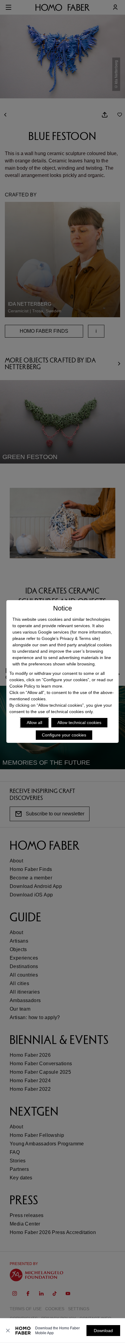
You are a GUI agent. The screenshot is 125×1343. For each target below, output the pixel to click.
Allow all (34, 722)
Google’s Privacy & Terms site (70, 638)
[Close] (8, 1331)
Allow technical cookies (79, 722)
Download (103, 1330)
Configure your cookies (64, 735)
